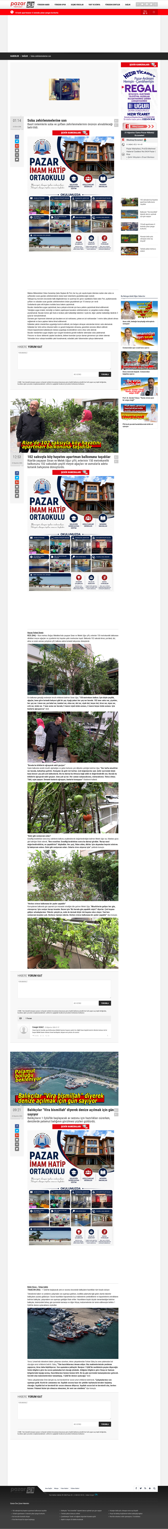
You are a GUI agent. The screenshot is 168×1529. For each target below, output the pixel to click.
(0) (48, 1036)
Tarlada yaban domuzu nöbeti (70, 1513)
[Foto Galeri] (147, 4)
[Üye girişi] (149, 1488)
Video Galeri (75, 1488)
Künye (56, 1488)
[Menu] (138, 4)
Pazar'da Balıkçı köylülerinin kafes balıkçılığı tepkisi (126, 1513)
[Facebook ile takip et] (136, 1488)
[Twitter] (17, 141)
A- (116, 125)
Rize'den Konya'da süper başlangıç (23, 1519)
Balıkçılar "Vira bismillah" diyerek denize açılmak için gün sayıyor (81, 1511)
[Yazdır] (17, 155)
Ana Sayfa (48, 1488)
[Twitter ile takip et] (140, 1488)
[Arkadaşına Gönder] (17, 150)
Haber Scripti (90, 1495)
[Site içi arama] (155, 4)
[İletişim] (151, 4)
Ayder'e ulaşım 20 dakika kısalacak (72, 1519)
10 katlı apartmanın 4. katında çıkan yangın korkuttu (28, 1513)
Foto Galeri (64, 1488)
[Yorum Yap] (17, 159)
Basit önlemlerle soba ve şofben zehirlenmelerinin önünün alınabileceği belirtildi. (70, 126)
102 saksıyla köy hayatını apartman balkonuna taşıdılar (29, 1511)
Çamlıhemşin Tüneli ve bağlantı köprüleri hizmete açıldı (78, 1516)
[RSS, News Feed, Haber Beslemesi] (145, 1488)
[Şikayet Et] (108, 1035)
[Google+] (17, 146)
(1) (43, 1036)
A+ (116, 121)
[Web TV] (142, 4)
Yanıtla (36, 1036)
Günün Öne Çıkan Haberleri (19, 1503)
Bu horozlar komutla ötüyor (21, 1516)
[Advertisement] (84, 34)
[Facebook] (17, 137)
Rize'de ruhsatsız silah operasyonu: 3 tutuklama (125, 1516)
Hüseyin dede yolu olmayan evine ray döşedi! (33, 12)
